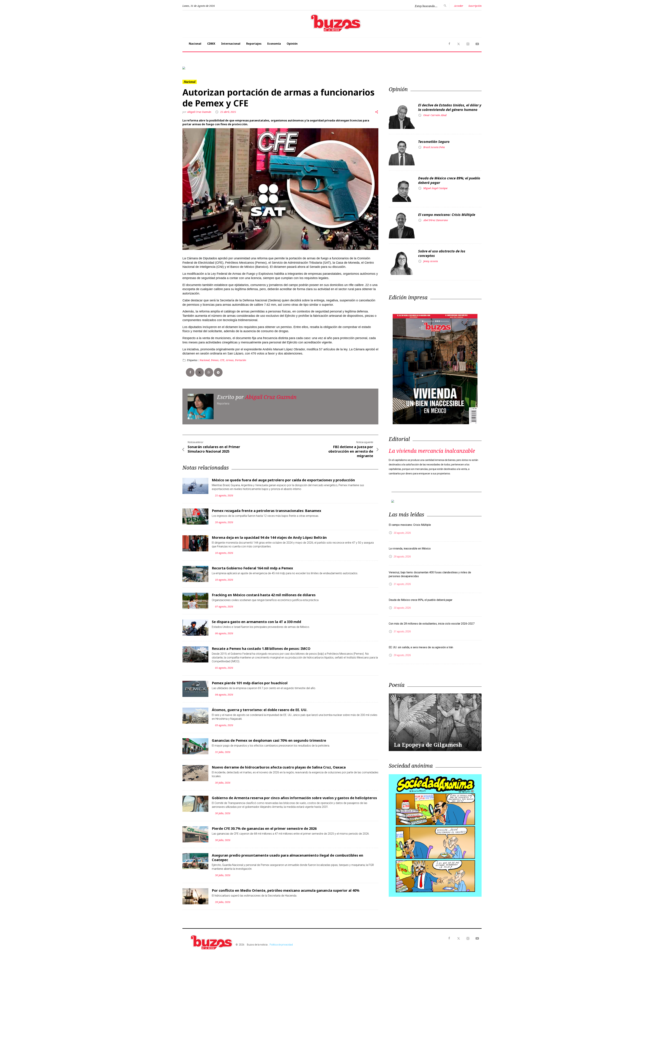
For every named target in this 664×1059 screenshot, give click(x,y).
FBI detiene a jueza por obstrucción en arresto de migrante (350, 480)
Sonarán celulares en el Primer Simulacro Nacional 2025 (214, 477)
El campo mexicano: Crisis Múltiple (446, 243)
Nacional (195, 44)
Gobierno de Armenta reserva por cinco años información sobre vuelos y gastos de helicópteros (294, 826)
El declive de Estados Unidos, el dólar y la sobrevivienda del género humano (449, 135)
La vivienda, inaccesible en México (410, 574)
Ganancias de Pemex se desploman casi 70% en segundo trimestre (269, 768)
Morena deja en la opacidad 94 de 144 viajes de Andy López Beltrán (269, 565)
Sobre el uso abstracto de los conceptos (441, 282)
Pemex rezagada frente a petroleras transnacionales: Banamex (266, 539)
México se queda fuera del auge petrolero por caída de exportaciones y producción (283, 508)
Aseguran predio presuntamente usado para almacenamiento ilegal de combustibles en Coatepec (287, 885)
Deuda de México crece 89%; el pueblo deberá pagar (449, 208)
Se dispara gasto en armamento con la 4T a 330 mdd (256, 650)
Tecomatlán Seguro (434, 170)
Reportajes (253, 44)
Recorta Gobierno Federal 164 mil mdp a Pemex (252, 596)
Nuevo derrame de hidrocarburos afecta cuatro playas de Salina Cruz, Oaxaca (279, 795)
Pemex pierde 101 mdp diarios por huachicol (250, 711)
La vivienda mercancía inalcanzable (432, 479)
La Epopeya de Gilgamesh (428, 770)
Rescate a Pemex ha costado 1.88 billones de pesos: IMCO (261, 677)
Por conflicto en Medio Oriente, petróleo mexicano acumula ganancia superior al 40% (285, 918)
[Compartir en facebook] (190, 401)
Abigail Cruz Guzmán (199, 140)
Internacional (230, 44)
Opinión (292, 44)
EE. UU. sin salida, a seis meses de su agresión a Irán (421, 673)
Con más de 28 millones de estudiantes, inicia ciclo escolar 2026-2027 (431, 649)
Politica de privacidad (281, 973)
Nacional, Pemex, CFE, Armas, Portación (223, 388)
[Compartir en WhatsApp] (209, 401)
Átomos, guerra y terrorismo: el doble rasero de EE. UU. (259, 738)
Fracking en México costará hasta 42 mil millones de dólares (264, 623)
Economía (274, 44)
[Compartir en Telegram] (218, 401)
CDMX (211, 44)
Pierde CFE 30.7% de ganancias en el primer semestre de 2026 (264, 857)
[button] (204, 82)
